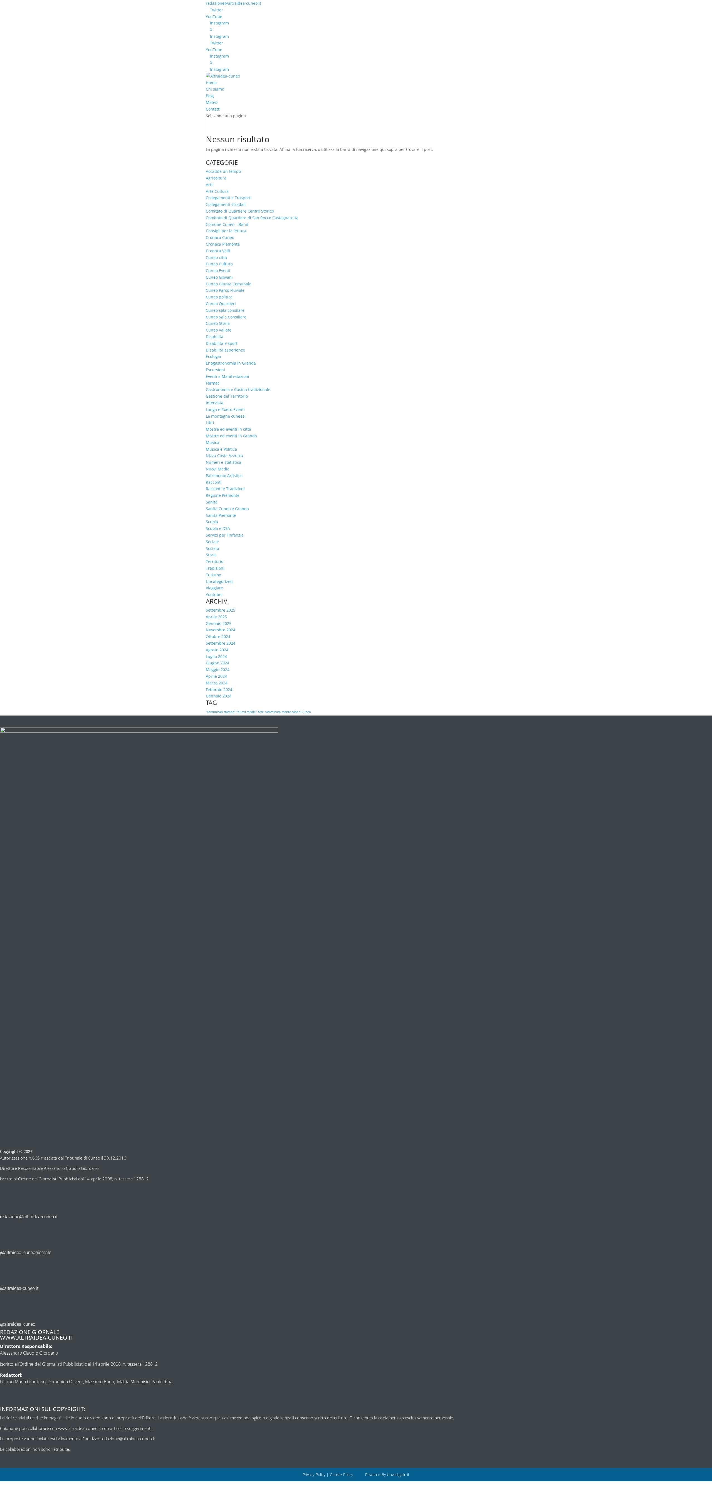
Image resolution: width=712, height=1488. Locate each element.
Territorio (214, 561)
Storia (211, 554)
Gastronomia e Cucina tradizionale (238, 389)
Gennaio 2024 (218, 696)
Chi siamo (215, 89)
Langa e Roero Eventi (225, 409)
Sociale (212, 541)
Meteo (211, 102)
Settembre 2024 (220, 643)
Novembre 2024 (220, 629)
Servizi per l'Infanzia (225, 535)
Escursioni (215, 369)
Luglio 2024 (216, 656)
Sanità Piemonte (221, 515)
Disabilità (214, 336)
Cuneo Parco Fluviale (225, 290)
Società (212, 548)
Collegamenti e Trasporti (229, 197)
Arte (210, 184)
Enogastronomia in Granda (231, 363)
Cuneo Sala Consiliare (226, 317)
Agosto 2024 (217, 649)
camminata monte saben (282, 712)
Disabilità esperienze (225, 350)
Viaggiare (214, 587)
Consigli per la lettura (226, 230)
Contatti (213, 109)
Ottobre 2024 (218, 636)
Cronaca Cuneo (220, 237)
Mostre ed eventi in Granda (231, 435)
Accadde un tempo (223, 171)
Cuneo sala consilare (225, 310)
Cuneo (306, 712)
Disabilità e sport (222, 343)
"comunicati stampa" (220, 712)
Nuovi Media (217, 469)
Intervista (214, 402)
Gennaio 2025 (218, 623)
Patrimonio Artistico (224, 475)
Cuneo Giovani (219, 277)
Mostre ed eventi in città (228, 429)
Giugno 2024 (217, 663)
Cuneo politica (219, 297)
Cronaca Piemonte (223, 244)
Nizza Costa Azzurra (224, 455)
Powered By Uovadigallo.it (387, 1474)
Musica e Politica (221, 449)
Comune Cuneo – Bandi (227, 224)
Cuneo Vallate (218, 330)
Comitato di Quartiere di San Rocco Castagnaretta (252, 217)
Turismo (213, 574)
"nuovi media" (246, 712)
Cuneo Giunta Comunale (228, 283)
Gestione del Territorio (227, 396)
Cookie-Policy (342, 1474)
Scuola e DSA (218, 528)
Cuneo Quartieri (221, 303)
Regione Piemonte (222, 495)
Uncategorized (219, 581)
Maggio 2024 (217, 669)
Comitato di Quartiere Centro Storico (240, 211)
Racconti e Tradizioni (225, 488)
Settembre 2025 (220, 610)
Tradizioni (215, 568)
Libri (210, 422)
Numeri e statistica (223, 462)
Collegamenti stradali (226, 204)
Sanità (211, 502)
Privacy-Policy (314, 1474)
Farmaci (213, 383)
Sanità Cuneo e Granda (227, 508)
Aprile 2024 (216, 676)
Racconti (214, 482)
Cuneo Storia (218, 323)
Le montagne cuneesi (226, 416)
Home (211, 82)
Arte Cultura (217, 191)
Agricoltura (216, 178)
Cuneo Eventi (218, 270)
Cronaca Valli (218, 250)
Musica (212, 442)
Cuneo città (216, 257)
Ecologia (213, 356)
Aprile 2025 (216, 616)
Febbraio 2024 (219, 689)
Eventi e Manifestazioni (227, 376)
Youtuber (214, 594)
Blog (210, 95)
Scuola (212, 521)
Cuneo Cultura (219, 263)
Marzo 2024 (217, 683)
